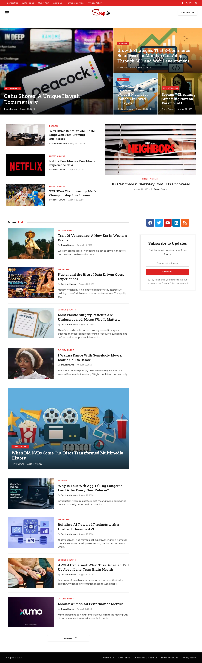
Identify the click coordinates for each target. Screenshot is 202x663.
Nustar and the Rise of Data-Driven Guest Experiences (91, 276)
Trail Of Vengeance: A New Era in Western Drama (92, 237)
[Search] (196, 3)
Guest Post (43, 2)
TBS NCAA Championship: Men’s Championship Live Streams (72, 193)
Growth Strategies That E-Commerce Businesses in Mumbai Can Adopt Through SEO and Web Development (153, 56)
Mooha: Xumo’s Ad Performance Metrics (90, 604)
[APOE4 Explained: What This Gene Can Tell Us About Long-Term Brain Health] (31, 573)
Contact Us (12, 2)
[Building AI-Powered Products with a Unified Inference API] (31, 532)
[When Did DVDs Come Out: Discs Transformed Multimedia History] (68, 428)
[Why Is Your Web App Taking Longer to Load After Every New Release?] (31, 493)
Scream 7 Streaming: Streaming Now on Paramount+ (179, 98)
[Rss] (185, 223)
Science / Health (67, 309)
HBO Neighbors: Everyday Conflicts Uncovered (150, 184)
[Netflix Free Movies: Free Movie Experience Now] (25, 165)
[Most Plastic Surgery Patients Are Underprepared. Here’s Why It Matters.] (31, 323)
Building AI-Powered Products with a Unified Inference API (88, 526)
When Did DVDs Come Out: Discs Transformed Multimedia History (67, 456)
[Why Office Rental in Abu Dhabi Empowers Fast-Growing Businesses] (25, 135)
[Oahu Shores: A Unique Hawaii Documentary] (56, 71)
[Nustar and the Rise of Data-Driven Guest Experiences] (31, 282)
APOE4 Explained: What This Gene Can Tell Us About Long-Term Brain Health (93, 567)
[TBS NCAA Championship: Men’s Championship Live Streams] (25, 195)
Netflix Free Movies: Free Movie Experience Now (72, 163)
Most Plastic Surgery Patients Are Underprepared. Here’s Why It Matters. (89, 317)
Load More (67, 638)
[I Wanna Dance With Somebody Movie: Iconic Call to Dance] (31, 363)
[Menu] (7, 12)
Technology (65, 269)
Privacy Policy (95, 2)
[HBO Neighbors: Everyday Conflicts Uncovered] (150, 149)
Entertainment (12, 88)
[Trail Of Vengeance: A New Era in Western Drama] (31, 243)
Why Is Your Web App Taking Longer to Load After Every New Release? (90, 487)
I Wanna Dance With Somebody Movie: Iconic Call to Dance (90, 357)
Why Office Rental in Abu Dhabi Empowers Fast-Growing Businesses (72, 135)
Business (123, 43)
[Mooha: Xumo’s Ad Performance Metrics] (31, 612)
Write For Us (28, 2)
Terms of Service (75, 2)
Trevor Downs (10, 109)
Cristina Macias (125, 67)
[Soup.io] (101, 13)
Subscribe (187, 12)
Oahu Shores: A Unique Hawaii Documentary (42, 99)
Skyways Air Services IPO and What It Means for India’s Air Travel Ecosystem (132, 94)
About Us (57, 2)
